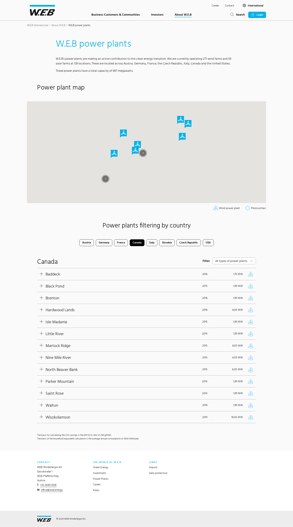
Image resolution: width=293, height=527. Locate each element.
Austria (86, 242)
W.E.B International (37, 25)
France (121, 242)
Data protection (158, 473)
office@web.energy (52, 489)
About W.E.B (183, 14)
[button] (105, 179)
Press (96, 490)
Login (259, 14)
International (255, 5)
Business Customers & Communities (115, 14)
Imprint (153, 467)
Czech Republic (188, 242)
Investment (99, 473)
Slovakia (167, 242)
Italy (151, 242)
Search (239, 14)
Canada (137, 242)
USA (208, 242)
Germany (104, 242)
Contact (229, 5)
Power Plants (100, 478)
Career (215, 5)
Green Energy (100, 467)
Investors (157, 14)
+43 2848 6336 (48, 484)
